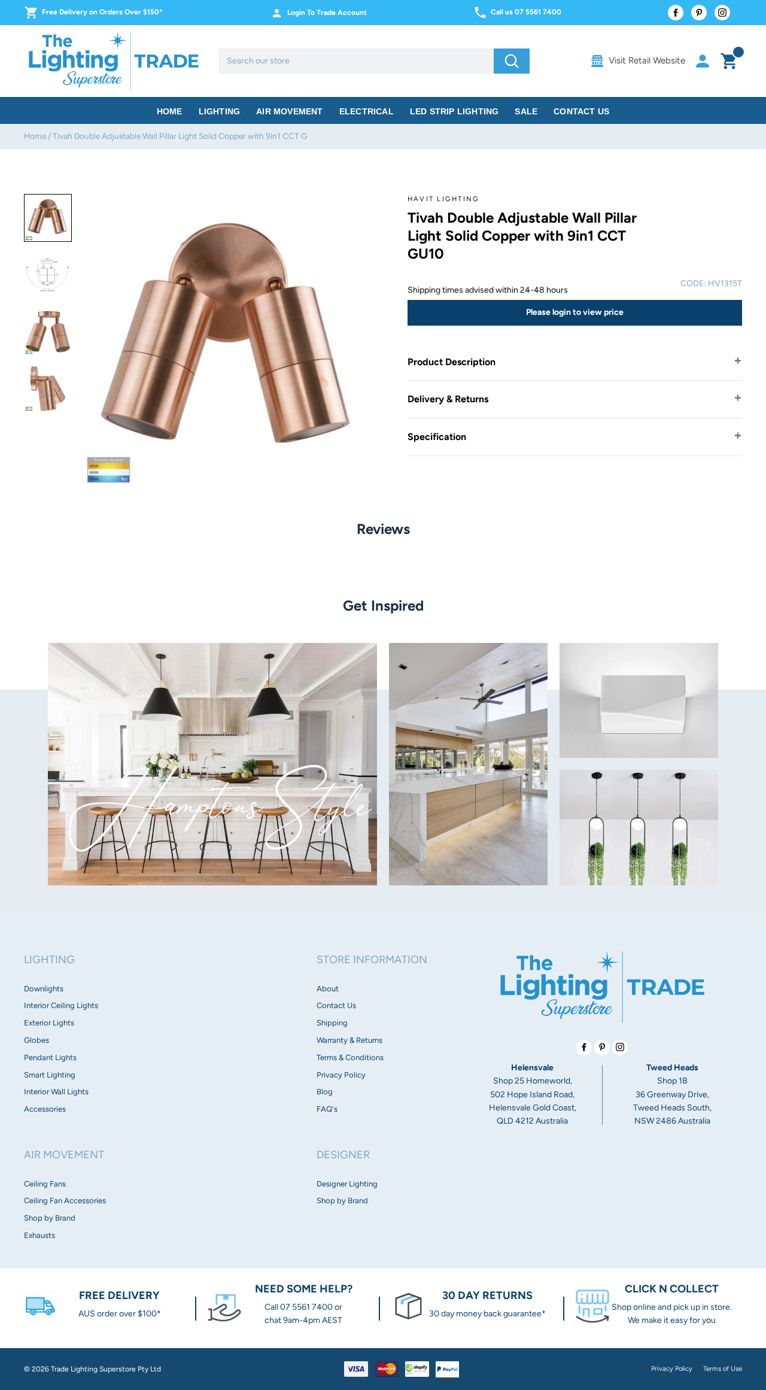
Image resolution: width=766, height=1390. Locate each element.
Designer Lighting (347, 1183)
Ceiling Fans (45, 1183)
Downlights (43, 988)
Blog (325, 1091)
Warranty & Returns (349, 1040)
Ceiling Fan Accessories (65, 1200)
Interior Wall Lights (56, 1091)
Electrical (366, 111)
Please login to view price (575, 312)
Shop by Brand (49, 1217)
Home (170, 111)
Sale (526, 111)
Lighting (220, 111)
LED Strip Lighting (454, 111)
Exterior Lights (49, 1022)
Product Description (452, 362)
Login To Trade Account (327, 12)
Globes (36, 1040)
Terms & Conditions (350, 1057)
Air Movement (289, 111)
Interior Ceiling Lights (61, 1005)
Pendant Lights (50, 1057)
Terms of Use (722, 1368)
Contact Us (581, 111)
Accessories (45, 1108)
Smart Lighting (49, 1074)
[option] (48, 218)
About (328, 988)
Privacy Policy (341, 1074)
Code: (693, 283)
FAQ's (327, 1108)
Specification (437, 436)
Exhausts (39, 1235)
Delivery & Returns (448, 399)
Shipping (332, 1022)
